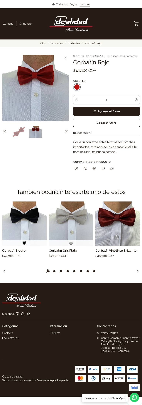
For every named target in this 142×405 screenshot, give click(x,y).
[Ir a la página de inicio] (71, 24)
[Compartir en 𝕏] (85, 168)
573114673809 (109, 333)
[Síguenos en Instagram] (17, 314)
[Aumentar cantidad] (136, 99)
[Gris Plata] (71, 243)
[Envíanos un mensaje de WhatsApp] (134, 397)
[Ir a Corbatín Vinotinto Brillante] (117, 223)
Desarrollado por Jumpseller (53, 380)
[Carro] (136, 23)
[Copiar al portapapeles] (112, 168)
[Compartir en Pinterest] (103, 168)
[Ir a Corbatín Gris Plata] (71, 223)
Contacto (7, 333)
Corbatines (74, 43)
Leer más (85, 4)
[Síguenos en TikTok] (28, 314)
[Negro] (24, 243)
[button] (47, 271)
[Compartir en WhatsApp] (94, 168)
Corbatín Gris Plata (63, 250)
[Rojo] (77, 87)
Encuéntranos (10, 338)
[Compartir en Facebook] (76, 168)
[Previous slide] (5, 132)
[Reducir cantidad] (76, 99)
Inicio (43, 43)
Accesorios (57, 43)
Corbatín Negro (14, 250)
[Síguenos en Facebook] (23, 314)
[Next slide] (66, 132)
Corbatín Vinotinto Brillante (116, 250)
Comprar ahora (106, 122)
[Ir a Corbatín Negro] (24, 223)
